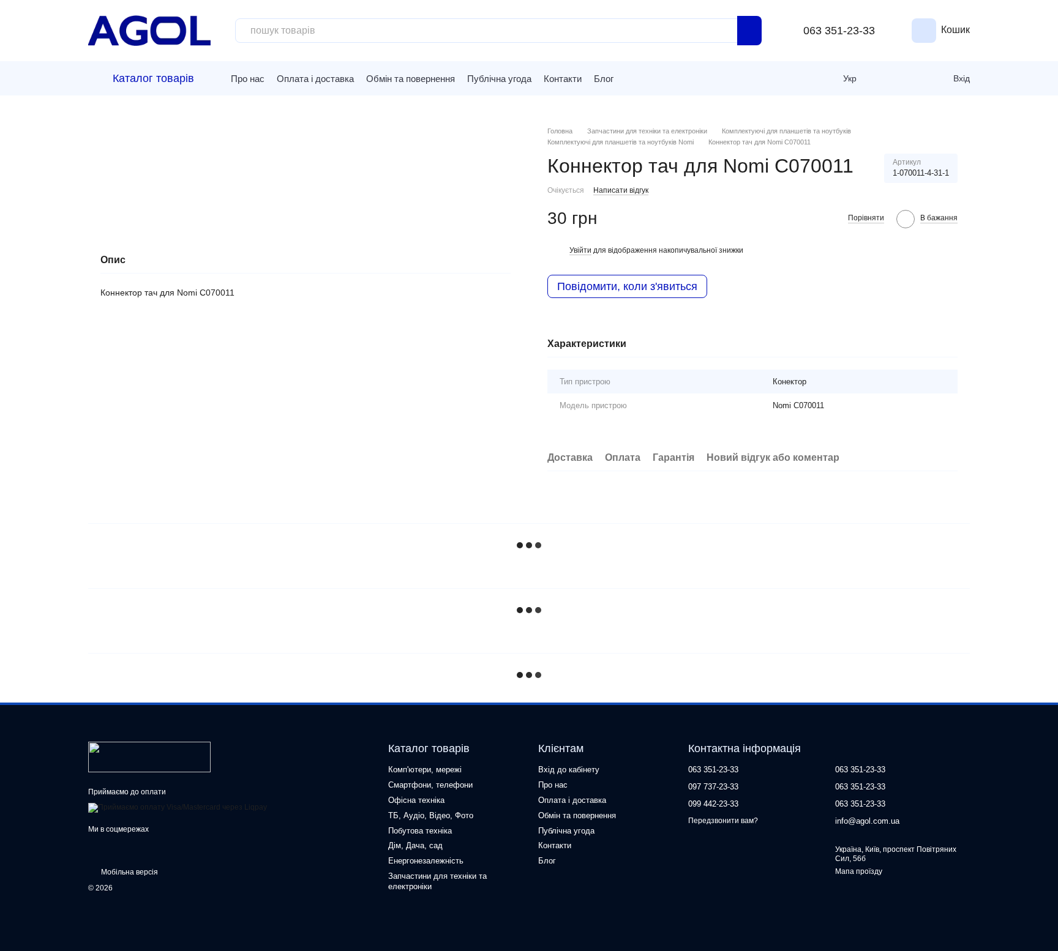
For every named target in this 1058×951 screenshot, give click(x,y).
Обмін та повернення (410, 78)
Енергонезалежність (425, 860)
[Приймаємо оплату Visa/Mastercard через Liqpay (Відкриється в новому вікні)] (177, 807)
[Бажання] (914, 78)
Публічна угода (499, 78)
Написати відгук (620, 190)
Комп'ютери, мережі (425, 769)
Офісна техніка (416, 800)
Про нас (247, 78)
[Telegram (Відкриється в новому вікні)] (632, 78)
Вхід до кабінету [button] (568, 769)
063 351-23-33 (839, 30)
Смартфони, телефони (430, 784)
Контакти (563, 78)
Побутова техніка (420, 830)
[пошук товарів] (749, 30)
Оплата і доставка (315, 78)
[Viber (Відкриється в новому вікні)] (651, 78)
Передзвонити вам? (723, 820)
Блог (603, 78)
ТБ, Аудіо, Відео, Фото (430, 815)
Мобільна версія (128, 872)
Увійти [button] (580, 250)
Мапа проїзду (858, 871)
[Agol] (149, 756)
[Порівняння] (887, 78)
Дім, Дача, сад (415, 845)
